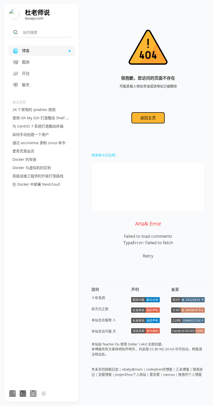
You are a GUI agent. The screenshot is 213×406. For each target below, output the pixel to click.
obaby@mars (132, 369)
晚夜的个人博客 (190, 374)
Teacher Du (110, 344)
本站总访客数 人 (103, 320)
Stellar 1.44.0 (137, 344)
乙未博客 (182, 369)
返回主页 (148, 117)
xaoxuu (169, 374)
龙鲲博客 (105, 374)
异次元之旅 (99, 308)
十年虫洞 (98, 297)
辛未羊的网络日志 (104, 369)
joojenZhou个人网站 (130, 374)
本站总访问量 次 (103, 331)
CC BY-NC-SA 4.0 (162, 349)
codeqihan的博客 (159, 369)
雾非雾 (155, 374)
